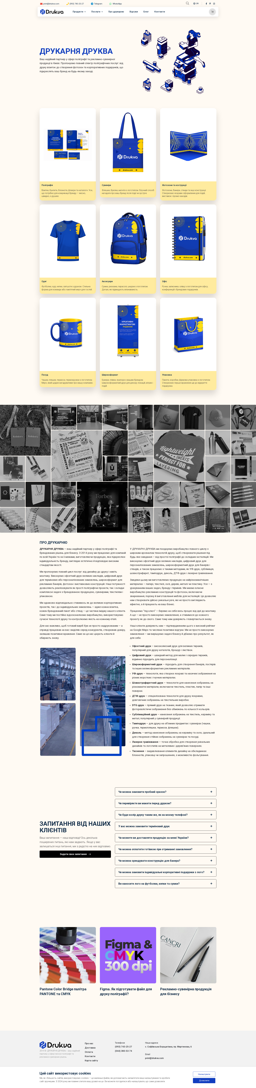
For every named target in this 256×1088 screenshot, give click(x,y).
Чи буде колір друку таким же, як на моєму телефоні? (153, 814)
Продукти (78, 11)
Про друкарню (116, 11)
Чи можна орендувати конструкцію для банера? (149, 860)
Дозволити (204, 1080)
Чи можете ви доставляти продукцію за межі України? (153, 837)
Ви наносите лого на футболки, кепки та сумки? (149, 883)
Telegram (98, 4)
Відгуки (134, 11)
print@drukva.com (51, 4)
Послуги (95, 11)
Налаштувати (204, 1074)
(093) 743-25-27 (77, 4)
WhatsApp (117, 4)
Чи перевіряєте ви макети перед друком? (144, 803)
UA (197, 3)
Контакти (159, 11)
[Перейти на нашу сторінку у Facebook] (206, 3)
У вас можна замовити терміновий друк (144, 826)
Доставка (90, 1047)
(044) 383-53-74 (123, 1051)
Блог (146, 11)
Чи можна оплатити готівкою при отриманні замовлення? (155, 849)
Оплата (89, 1052)
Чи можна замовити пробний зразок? (142, 791)
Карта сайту (91, 1060)
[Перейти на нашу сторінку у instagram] (214, 3)
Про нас (89, 1043)
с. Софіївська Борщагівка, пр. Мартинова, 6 (168, 1046)
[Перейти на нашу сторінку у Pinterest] (210, 3)
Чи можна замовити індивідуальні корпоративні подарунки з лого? (161, 872)
